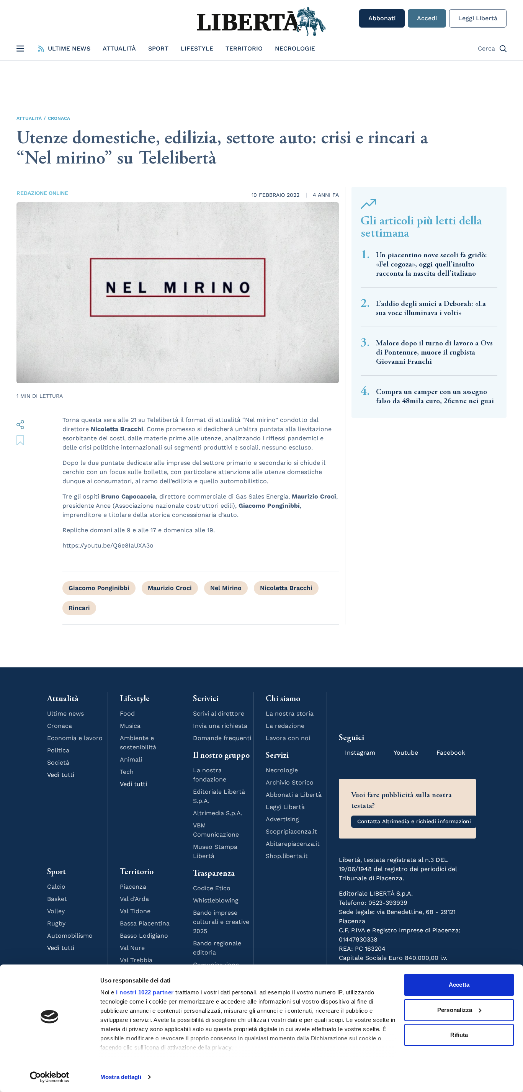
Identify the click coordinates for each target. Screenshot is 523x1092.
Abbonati (382, 18)
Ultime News (69, 48)
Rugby (56, 923)
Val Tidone (135, 911)
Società (58, 762)
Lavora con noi (288, 738)
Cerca (486, 48)
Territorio (244, 48)
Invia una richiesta (220, 725)
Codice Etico (211, 888)
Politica (58, 750)
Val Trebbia (136, 960)
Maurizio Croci (170, 588)
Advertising (282, 819)
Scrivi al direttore (218, 713)
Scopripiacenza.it (291, 831)
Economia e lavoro (75, 738)
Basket (57, 898)
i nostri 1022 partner (145, 992)
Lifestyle (197, 48)
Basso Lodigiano (144, 935)
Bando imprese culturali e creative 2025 (221, 922)
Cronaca (59, 118)
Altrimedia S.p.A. (217, 813)
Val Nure (132, 947)
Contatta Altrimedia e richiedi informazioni (414, 821)
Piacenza (133, 886)
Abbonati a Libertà (294, 794)
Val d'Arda (134, 898)
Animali (131, 759)
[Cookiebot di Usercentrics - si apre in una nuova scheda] (49, 1077)
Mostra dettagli (120, 1077)
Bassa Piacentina (145, 923)
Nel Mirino (226, 588)
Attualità (119, 48)
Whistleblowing (216, 900)
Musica (130, 725)
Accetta (459, 984)
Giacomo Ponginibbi (99, 588)
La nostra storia (290, 713)
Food (127, 713)
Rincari (79, 607)
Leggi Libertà (477, 18)
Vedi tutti (60, 774)
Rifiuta (459, 1035)
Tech (127, 771)
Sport (158, 48)
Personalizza (454, 1010)
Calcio (56, 886)
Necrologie (295, 48)
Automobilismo (70, 935)
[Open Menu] (20, 49)
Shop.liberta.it (287, 856)
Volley (56, 911)
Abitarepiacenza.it (293, 843)
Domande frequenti (222, 738)
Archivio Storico (290, 782)
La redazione (285, 725)
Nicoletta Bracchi (286, 588)
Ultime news (65, 713)
